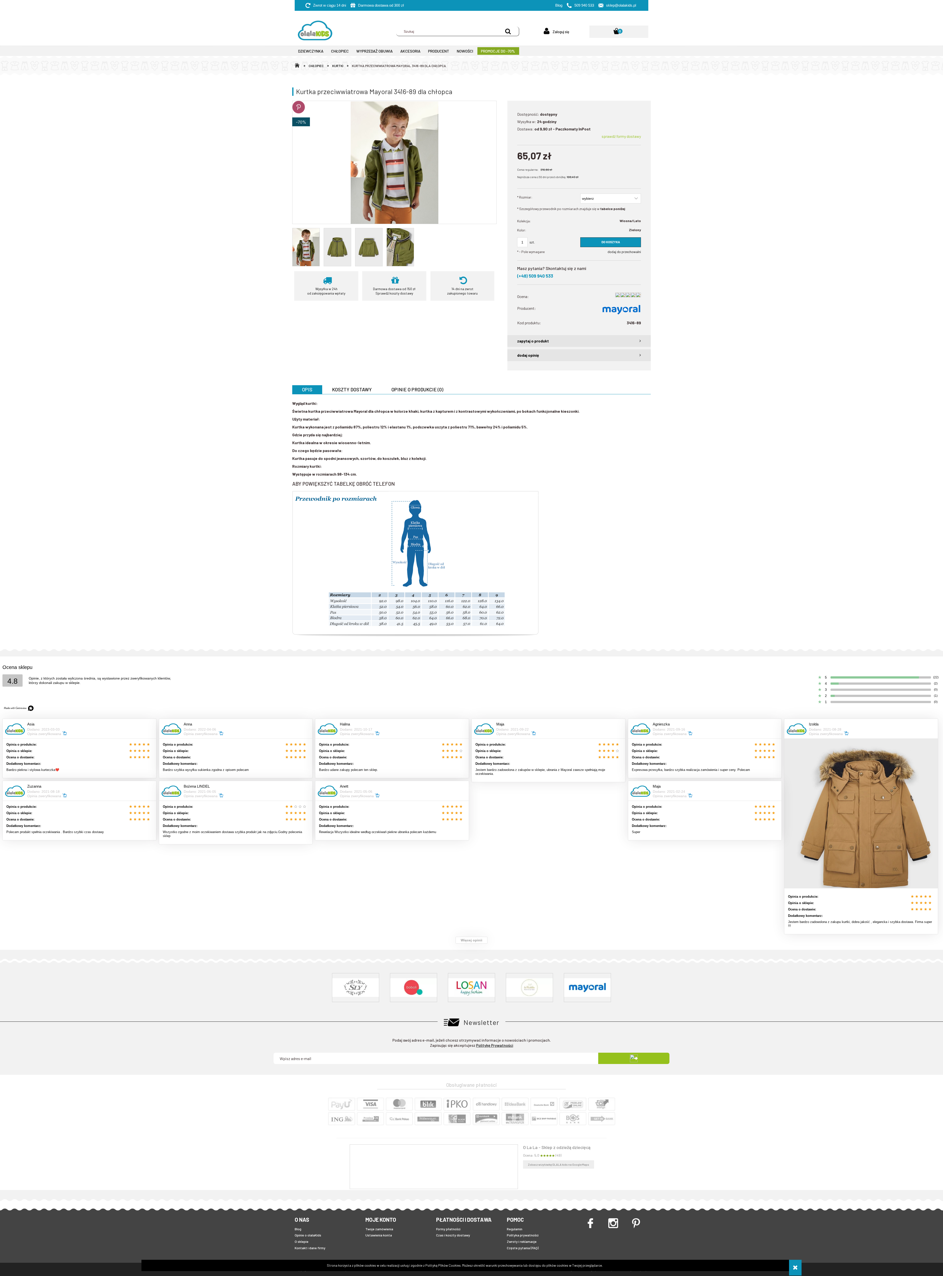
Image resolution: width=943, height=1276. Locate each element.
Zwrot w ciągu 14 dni (329, 5)
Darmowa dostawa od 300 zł (381, 5)
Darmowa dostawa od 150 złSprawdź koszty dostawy (394, 291)
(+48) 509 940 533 (535, 276)
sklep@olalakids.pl (621, 5)
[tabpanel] (471, 519)
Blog (558, 5)
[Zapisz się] (633, 1058)
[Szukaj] (508, 31)
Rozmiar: (524, 197)
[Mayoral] (621, 309)
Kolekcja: (524, 221)
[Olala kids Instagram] (616, 1223)
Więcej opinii (471, 940)
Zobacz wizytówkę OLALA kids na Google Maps (558, 1164)
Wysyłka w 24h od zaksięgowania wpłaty (326, 291)
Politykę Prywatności (494, 1045)
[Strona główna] (313, 31)
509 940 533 (584, 5)
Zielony (635, 230)
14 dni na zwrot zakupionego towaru (462, 291)
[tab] (307, 389)
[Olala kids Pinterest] (639, 1223)
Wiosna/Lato (630, 221)
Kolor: (521, 230)
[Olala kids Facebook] (594, 1223)
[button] (579, 341)
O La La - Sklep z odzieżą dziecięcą (556, 1147)
